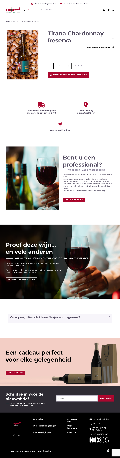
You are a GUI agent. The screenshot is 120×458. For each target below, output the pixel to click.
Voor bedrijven (72, 427)
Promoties (38, 419)
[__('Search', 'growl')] (42, 10)
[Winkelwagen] (113, 10)
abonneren (105, 398)
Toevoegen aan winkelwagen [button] (70, 74)
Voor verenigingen (42, 432)
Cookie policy (44, 451)
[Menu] (24, 10)
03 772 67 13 (98, 423)
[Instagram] (18, 435)
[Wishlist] (108, 10)
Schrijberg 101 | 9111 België (99, 429)
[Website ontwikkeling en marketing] (108, 450)
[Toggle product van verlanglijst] (113, 38)
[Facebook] (13, 435)
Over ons (71, 432)
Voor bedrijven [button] (74, 200)
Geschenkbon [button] (15, 373)
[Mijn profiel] (104, 10)
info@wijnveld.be (101, 419)
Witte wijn (15, 21)
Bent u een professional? (99, 47)
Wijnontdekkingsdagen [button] (21, 279)
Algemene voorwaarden (23, 451)
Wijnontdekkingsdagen (44, 426)
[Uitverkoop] (28, 10)
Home (8, 21)
